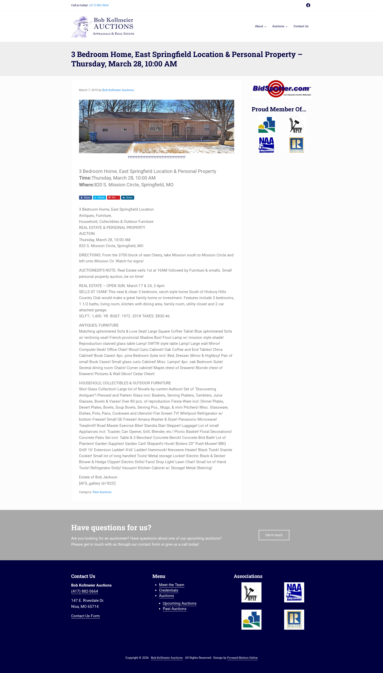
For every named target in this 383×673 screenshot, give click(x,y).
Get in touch (274, 535)
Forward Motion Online (242, 658)
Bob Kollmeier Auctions (167, 658)
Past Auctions (102, 492)
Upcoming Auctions (180, 603)
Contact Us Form (85, 616)
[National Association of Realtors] (297, 145)
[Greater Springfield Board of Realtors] (267, 125)
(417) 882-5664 (99, 5)
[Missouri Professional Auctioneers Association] (297, 125)
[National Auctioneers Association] (267, 145)
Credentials (168, 590)
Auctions (166, 595)
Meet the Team (171, 585)
